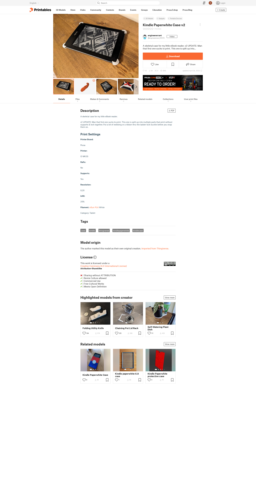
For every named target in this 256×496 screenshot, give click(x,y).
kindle (92, 230)
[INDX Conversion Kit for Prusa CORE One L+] (173, 82)
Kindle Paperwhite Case (95, 375)
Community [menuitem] (95, 10)
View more (170, 297)
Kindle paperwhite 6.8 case (127, 374)
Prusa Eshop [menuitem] (172, 10)
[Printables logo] (40, 10)
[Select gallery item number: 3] (95, 322)
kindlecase (138, 230)
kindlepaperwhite (121, 230)
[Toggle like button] (84, 333)
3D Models (149, 18)
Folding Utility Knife (93, 328)
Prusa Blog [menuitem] (187, 10)
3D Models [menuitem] (61, 10)
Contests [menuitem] (110, 10)
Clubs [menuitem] (82, 10)
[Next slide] (136, 86)
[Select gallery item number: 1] (91, 322)
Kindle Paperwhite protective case (157, 374)
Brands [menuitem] (122, 10)
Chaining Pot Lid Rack (126, 328)
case (83, 230)
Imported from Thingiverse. (155, 248)
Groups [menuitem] (144, 10)
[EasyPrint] (204, 3)
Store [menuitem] (72, 10)
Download (174, 56)
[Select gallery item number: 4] (97, 322)
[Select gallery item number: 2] (93, 322)
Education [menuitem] (157, 10)
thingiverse (104, 230)
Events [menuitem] (133, 10)
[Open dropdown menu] (200, 24)
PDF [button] (173, 110)
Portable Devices (176, 18)
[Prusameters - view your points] (210, 3)
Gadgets (162, 18)
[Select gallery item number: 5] (99, 322)
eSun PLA (94, 207)
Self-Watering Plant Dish (158, 328)
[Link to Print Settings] (102, 134)
